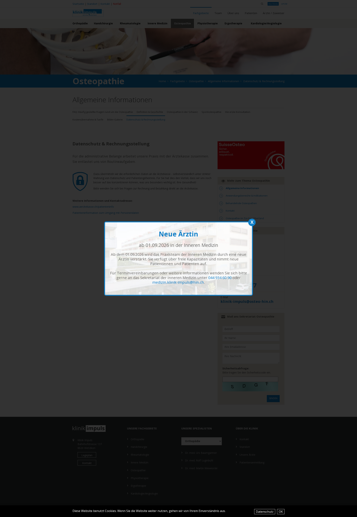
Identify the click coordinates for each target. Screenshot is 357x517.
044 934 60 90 (219, 277)
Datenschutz (265, 512)
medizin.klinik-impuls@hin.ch (178, 282)
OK (281, 512)
